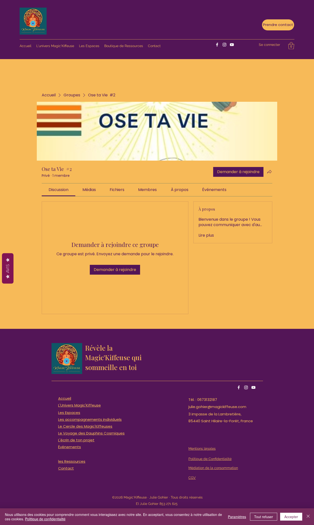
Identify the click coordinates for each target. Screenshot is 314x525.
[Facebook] (217, 44)
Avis (7, 268)
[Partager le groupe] (269, 172)
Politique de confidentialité (45, 518)
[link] (58, 189)
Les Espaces (69, 412)
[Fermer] (308, 516)
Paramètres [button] (237, 516)
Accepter (291, 516)
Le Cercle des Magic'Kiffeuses (85, 426)
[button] (291, 45)
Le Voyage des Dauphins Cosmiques (91, 433)
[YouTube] (231, 44)
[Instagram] (224, 44)
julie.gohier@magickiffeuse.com (217, 406)
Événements (69, 446)
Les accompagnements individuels (90, 419)
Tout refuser (263, 516)
